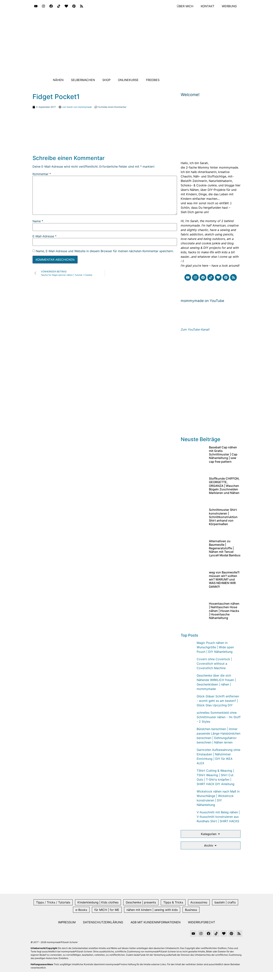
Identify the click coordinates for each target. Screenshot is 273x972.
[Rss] (81, 6)
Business (191, 910)
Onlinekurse (128, 80)
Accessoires (198, 902)
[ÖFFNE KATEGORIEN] (218, 834)
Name (37, 221)
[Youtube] (35, 6)
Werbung (229, 6)
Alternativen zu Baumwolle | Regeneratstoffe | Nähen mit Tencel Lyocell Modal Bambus (224, 548)
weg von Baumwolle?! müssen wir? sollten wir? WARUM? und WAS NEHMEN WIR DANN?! (224, 579)
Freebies (153, 80)
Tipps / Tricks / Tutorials (53, 902)
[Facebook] (51, 6)
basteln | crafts (225, 902)
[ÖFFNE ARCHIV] (215, 845)
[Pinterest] (74, 6)
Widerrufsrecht (201, 922)
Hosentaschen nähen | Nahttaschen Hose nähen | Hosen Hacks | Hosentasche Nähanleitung (224, 611)
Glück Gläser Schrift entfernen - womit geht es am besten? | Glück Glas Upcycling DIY (218, 700)
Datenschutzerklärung (103, 922)
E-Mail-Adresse (44, 236)
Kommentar (41, 173)
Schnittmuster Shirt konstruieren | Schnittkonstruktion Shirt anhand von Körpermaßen (223, 517)
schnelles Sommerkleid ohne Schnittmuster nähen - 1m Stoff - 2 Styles (218, 717)
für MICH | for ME (106, 910)
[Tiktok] (58, 6)
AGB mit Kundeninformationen (156, 922)
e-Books (81, 910)
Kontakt (207, 6)
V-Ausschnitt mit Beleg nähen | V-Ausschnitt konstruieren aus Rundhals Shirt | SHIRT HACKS (218, 816)
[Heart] (66, 6)
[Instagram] (43, 6)
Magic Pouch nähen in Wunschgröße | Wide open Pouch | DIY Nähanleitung (215, 647)
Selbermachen (83, 80)
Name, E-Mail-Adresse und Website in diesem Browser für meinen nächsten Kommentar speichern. (105, 251)
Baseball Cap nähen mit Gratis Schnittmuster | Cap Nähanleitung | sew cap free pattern (223, 454)
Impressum (67, 922)
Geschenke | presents (141, 902)
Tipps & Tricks (173, 902)
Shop (106, 80)
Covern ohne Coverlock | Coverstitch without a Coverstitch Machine (214, 663)
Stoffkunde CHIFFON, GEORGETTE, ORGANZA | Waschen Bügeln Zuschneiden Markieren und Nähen (224, 486)
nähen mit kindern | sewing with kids (152, 910)
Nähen (58, 80)
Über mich (185, 6)
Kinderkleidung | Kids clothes (97, 902)
